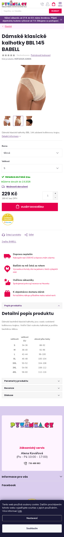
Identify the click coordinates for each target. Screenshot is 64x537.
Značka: (9, 241)
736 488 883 (34, 463)
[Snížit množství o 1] (55, 198)
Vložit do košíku (32, 207)
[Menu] (60, 4)
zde (20, 511)
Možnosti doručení (17, 186)
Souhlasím (32, 528)
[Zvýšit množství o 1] (55, 194)
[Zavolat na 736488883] (42, 4)
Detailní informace (10, 136)
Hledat (55, 10)
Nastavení (32, 518)
